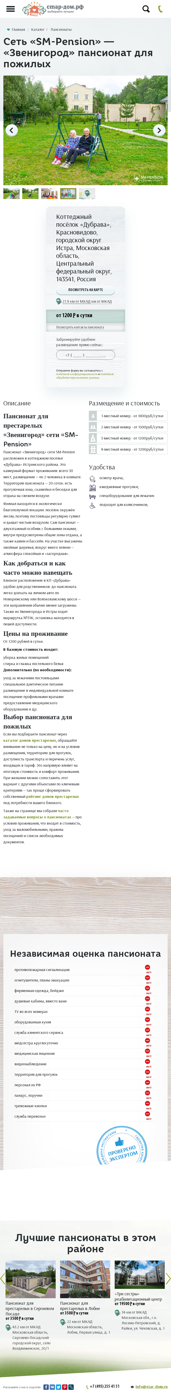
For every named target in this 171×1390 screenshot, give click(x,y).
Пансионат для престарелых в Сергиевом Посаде (30, 1308)
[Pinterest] (64, 1387)
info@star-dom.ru (152, 1387)
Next (159, 130)
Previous (12, 130)
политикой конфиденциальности (77, 374)
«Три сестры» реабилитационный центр (138, 1296)
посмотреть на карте (85, 290)
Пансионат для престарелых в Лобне (80, 1305)
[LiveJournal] (71, 1387)
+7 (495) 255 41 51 (105, 1386)
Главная (18, 29)
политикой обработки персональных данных (85, 376)
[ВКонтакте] (52, 1387)
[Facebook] (46, 1387)
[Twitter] (58, 1387)
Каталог (38, 29)
